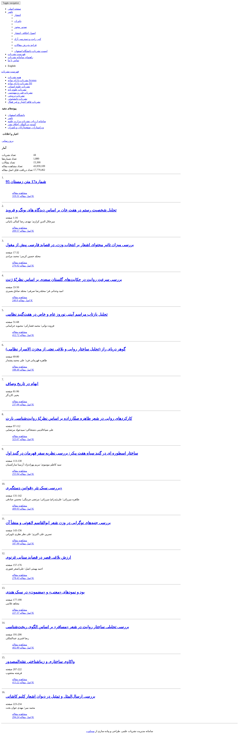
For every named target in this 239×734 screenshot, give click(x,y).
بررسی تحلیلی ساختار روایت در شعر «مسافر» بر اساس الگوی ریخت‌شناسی (67, 627)
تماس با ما (13, 60)
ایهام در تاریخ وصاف (22, 384)
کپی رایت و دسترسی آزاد (27, 39)
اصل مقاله (23, 196)
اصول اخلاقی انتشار (25, 33)
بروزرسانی (7, 141)
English (12, 65)
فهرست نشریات (16, 54)
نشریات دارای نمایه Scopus (22, 80)
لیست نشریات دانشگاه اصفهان (30, 51)
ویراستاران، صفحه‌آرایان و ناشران (26, 127)
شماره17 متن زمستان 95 (26, 181)
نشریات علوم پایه (17, 89)
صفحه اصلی (14, 8)
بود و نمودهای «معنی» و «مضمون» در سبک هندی (45, 592)
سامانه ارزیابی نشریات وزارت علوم (27, 121)
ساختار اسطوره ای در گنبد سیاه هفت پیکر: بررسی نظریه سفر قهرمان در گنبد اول (72, 453)
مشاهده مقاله (19, 193)
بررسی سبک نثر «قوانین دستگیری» (34, 488)
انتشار (17, 15)
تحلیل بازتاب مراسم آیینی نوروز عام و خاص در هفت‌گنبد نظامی (57, 314)
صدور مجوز (20, 27)
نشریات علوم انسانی (19, 86)
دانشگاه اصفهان (16, 115)
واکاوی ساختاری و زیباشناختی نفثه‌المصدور (40, 661)
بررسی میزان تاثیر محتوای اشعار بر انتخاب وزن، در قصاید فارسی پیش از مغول (70, 245)
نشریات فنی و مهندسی (20, 92)
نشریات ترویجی (16, 95)
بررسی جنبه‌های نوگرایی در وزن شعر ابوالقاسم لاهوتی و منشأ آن (58, 523)
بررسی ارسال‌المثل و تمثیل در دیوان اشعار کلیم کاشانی (50, 696)
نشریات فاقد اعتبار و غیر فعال (24, 102)
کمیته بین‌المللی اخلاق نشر (22, 124)
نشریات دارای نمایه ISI (20, 83)
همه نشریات (14, 77)
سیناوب (90, 731)
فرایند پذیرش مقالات (25, 45)
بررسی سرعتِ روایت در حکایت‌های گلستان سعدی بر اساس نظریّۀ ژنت (64, 279)
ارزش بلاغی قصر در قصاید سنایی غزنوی (38, 557)
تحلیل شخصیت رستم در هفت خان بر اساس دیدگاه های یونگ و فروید (61, 210)
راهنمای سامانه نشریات (20, 57)
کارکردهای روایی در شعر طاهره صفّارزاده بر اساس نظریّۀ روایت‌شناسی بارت (69, 418)
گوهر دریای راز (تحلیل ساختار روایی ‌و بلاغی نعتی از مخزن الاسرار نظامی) (66, 349)
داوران (17, 21)
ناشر (10, 12)
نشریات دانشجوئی (17, 98)
